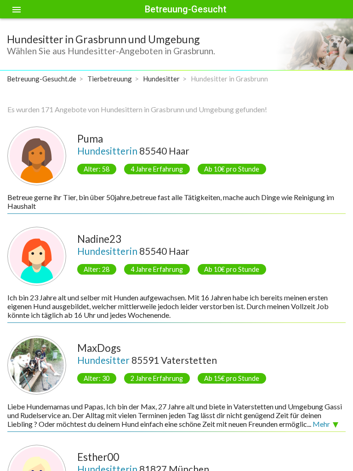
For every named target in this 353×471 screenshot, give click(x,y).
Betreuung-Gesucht (186, 9)
